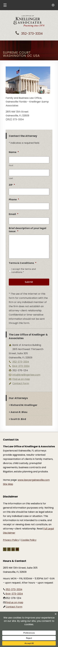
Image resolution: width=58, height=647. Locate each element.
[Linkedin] (13, 549)
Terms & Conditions (22, 263)
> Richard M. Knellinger (23, 405)
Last (11, 178)
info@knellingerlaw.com (26, 374)
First (11, 165)
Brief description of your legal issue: (27, 230)
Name (14, 152)
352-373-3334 (32, 33)
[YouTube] (17, 549)
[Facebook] (9, 549)
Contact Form (20, 383)
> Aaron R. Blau (18, 412)
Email (13, 214)
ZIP (12, 185)
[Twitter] (5, 549)
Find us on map (21, 379)
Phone (14, 199)
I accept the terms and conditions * (23, 271)
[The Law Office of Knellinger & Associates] (29, 26)
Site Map (8, 484)
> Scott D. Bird (17, 419)
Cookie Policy (28, 540)
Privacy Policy (11, 540)
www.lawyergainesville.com (34, 480)
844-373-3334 (21, 366)
